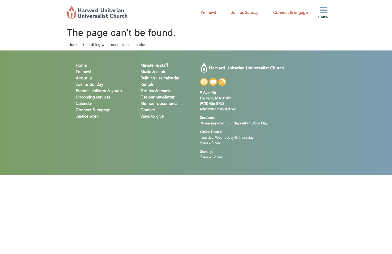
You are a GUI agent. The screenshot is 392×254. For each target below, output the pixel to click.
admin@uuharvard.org (218, 109)
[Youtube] (213, 82)
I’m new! (208, 13)
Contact (147, 110)
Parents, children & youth (99, 91)
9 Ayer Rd (208, 93)
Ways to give (152, 116)
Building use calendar (159, 78)
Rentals (147, 85)
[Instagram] (222, 82)
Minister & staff (154, 65)
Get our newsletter (157, 97)
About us (84, 78)
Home (81, 65)
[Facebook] (204, 82)
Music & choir (152, 72)
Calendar (84, 104)
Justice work (87, 116)
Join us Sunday (244, 13)
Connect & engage (290, 13)
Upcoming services (93, 97)
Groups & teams (155, 91)
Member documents (158, 104)
